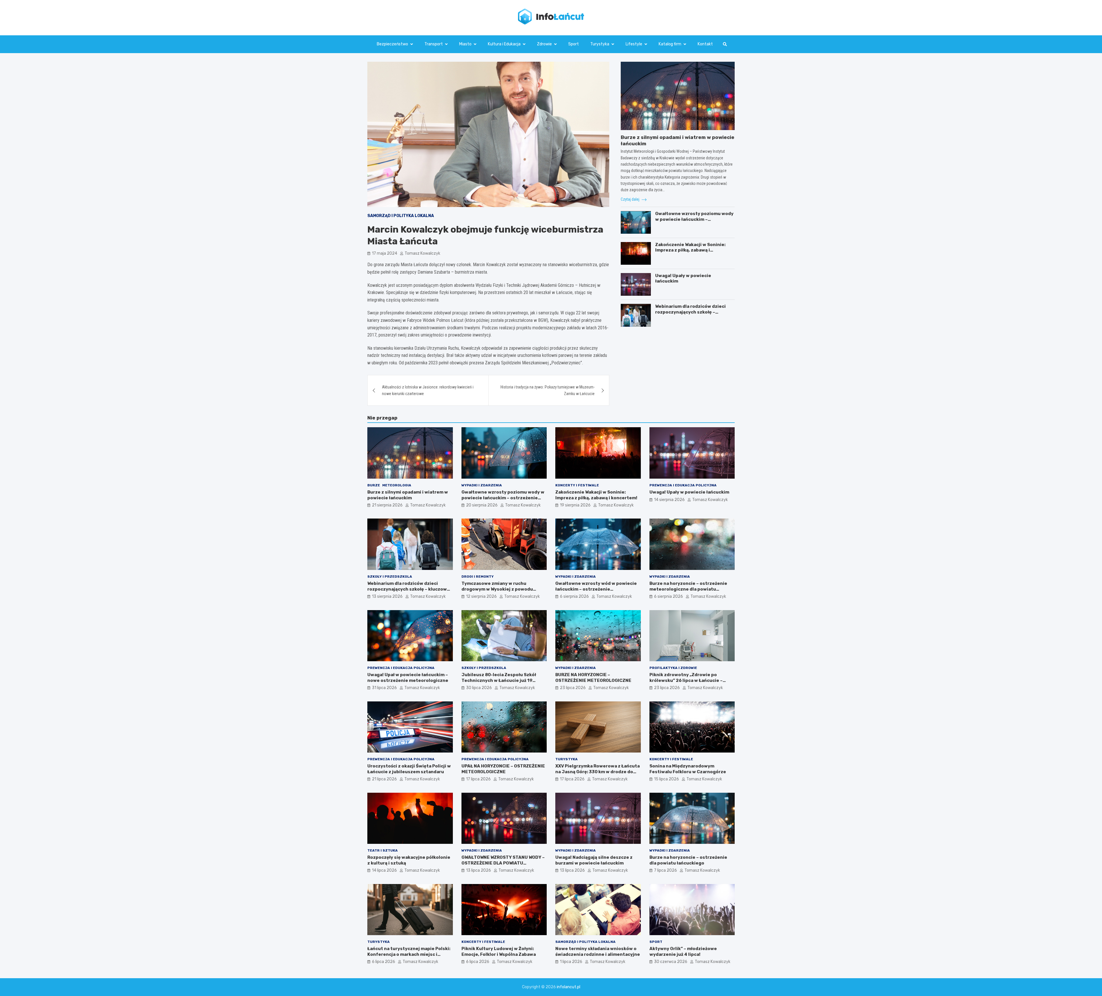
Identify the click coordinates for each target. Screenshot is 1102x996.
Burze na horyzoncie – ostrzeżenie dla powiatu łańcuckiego (688, 860)
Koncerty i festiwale (577, 485)
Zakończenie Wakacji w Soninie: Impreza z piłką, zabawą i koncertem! (690, 250)
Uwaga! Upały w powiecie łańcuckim (689, 492)
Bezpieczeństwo (392, 44)
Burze (373, 485)
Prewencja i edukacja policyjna (683, 485)
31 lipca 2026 (384, 687)
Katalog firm (670, 44)
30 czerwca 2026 (670, 961)
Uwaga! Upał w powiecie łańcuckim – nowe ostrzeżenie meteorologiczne (407, 677)
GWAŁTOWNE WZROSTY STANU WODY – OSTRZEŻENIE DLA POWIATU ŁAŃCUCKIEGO (503, 863)
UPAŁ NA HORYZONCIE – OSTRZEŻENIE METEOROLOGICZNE (503, 768)
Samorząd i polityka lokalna (400, 215)
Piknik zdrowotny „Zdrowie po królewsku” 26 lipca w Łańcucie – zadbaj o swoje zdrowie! (686, 680)
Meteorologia (396, 485)
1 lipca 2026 (571, 961)
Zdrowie (544, 44)
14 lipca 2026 (384, 870)
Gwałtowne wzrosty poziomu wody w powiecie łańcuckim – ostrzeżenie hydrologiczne (694, 219)
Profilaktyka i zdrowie (673, 668)
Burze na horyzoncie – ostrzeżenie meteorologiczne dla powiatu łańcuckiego (688, 589)
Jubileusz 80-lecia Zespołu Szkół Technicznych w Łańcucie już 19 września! (498, 680)
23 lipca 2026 (573, 687)
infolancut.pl (568, 987)
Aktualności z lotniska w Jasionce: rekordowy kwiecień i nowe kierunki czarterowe (428, 390)
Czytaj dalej (630, 199)
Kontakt (705, 44)
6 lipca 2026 (383, 961)
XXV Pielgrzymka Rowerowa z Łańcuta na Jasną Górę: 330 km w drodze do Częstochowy (597, 771)
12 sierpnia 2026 (481, 596)
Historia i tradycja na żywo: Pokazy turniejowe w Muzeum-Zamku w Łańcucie (547, 390)
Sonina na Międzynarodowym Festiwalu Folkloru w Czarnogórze (687, 768)
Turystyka (599, 44)
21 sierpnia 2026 (387, 505)
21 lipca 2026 (384, 779)
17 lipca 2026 (478, 779)
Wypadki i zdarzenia (481, 485)
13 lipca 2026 (478, 870)
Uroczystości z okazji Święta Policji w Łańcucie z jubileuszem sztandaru (409, 768)
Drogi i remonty (477, 577)
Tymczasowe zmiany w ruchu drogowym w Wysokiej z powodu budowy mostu (497, 589)
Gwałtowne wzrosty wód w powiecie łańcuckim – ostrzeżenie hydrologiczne (596, 589)
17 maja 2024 (384, 253)
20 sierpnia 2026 (482, 505)
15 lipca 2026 (666, 779)
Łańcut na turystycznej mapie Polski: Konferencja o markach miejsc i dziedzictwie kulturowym (408, 954)
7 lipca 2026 (665, 870)
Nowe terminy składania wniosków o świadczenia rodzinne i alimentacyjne (597, 951)
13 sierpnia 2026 (387, 596)
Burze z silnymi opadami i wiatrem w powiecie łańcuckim (407, 495)
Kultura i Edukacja (504, 44)
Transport (433, 44)
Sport (573, 44)
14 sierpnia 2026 (669, 499)
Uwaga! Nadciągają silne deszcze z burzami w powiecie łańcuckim (594, 860)
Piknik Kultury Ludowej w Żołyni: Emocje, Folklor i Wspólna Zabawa (498, 951)
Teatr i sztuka (382, 850)
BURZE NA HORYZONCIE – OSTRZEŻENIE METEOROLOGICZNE (593, 677)
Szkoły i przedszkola (389, 577)
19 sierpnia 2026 (575, 505)
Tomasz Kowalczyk (422, 253)
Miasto (465, 44)
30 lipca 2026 (479, 687)
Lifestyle (634, 44)
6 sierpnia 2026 (574, 596)
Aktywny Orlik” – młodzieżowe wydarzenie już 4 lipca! (683, 951)
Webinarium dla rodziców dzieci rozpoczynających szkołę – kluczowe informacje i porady (690, 312)
